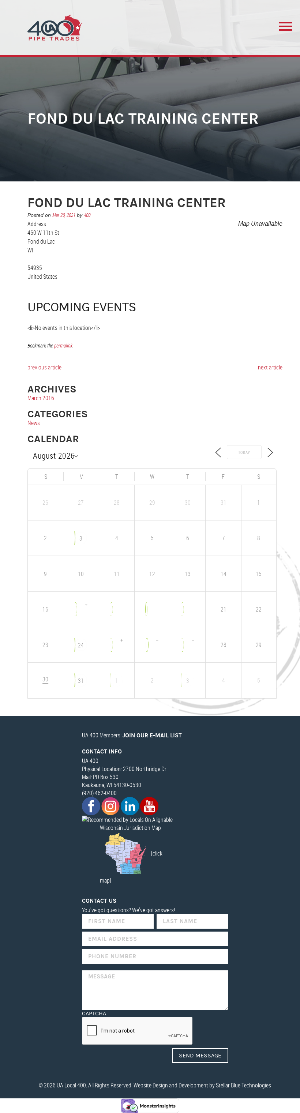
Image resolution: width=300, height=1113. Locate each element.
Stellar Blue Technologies (243, 1085)
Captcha (94, 1013)
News (33, 423)
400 (87, 214)
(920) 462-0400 (99, 793)
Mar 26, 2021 (63, 214)
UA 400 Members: (132, 735)
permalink (63, 345)
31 (81, 681)
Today (244, 452)
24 (81, 645)
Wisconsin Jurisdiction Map (130, 828)
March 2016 (40, 398)
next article (270, 367)
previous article (44, 367)
